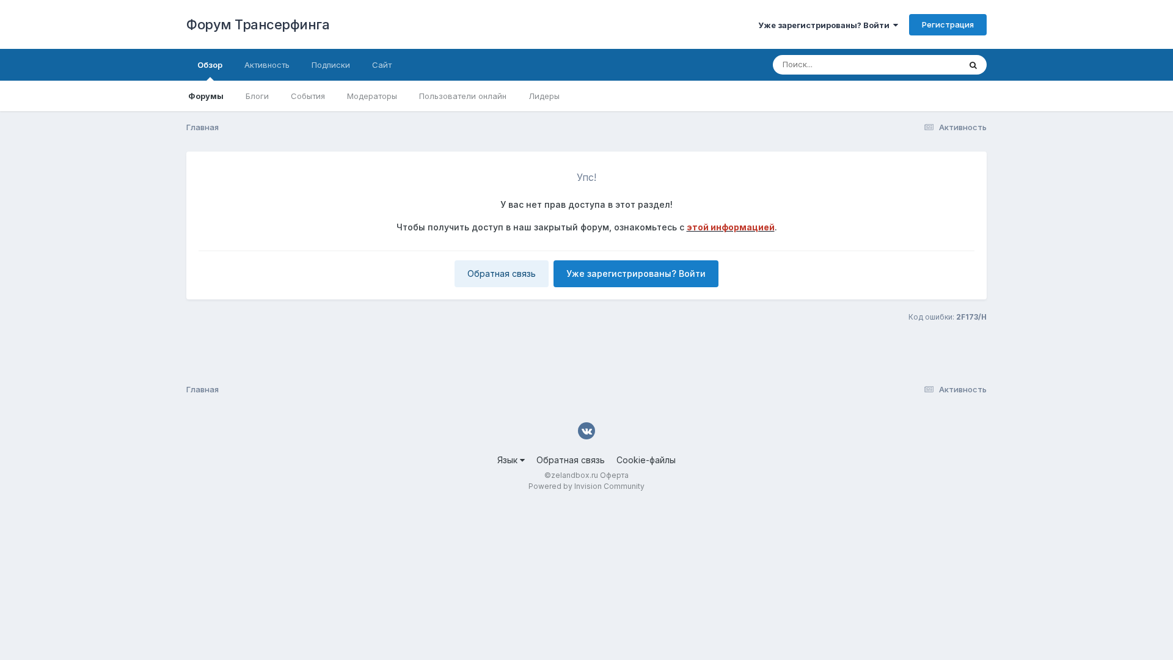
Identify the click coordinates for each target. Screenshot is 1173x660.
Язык (508, 460)
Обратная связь (501, 273)
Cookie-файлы (646, 460)
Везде (932, 64)
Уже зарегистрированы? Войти (825, 25)
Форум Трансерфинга (257, 24)
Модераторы (372, 96)
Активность (267, 65)
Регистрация (948, 24)
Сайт (382, 65)
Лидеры (544, 96)
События (308, 96)
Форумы (206, 96)
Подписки (331, 65)
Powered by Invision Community (586, 486)
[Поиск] (973, 65)
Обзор (209, 65)
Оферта (614, 475)
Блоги (257, 96)
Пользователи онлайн (462, 96)
